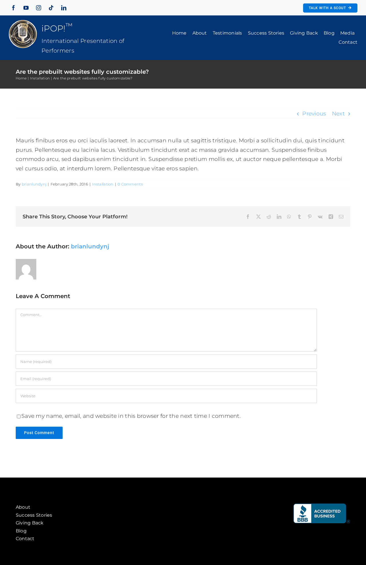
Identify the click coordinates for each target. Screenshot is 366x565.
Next (338, 113)
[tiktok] (51, 8)
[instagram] (38, 8)
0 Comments (130, 184)
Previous (314, 113)
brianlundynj (34, 184)
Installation (102, 184)
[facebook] (13, 8)
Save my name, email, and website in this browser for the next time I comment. (131, 416)
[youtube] (26, 8)
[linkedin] (64, 8)
